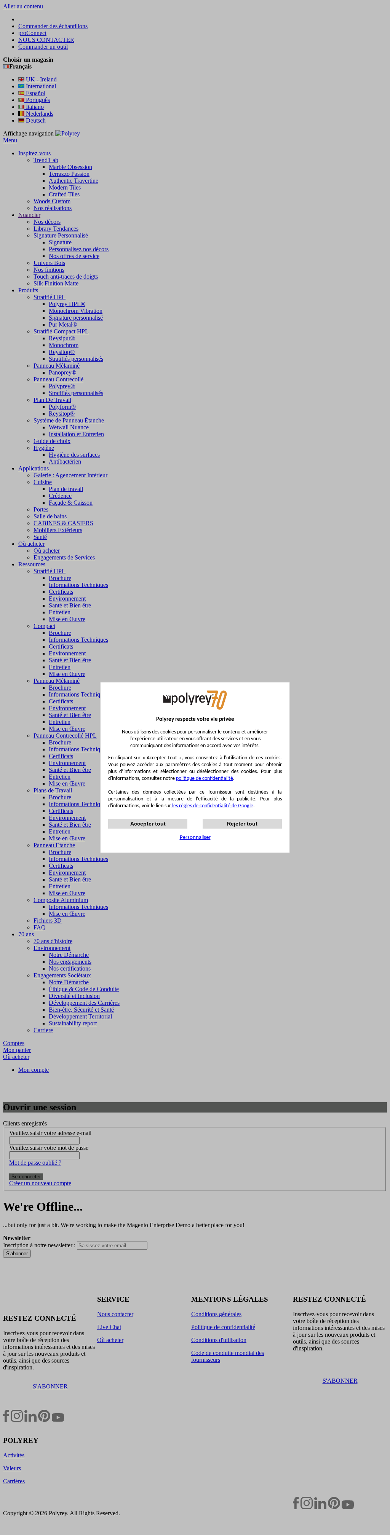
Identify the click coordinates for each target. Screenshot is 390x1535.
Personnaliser (195, 837)
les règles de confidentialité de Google (212, 806)
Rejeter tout (242, 824)
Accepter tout (148, 824)
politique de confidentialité (204, 778)
